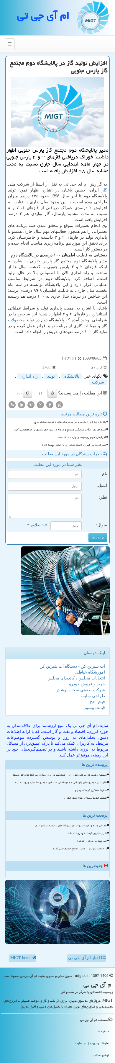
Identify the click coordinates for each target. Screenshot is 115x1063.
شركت (98, 382)
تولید (51, 376)
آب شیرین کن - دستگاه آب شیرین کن (72, 666)
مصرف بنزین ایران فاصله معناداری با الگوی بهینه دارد (74, 445)
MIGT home (21, 958)
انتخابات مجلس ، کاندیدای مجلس (76, 678)
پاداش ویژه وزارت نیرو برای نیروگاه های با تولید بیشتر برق (70, 422)
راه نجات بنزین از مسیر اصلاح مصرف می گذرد (79, 848)
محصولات (16, 320)
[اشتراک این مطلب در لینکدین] (21, 404)
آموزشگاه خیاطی (90, 672)
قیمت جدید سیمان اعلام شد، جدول (85, 798)
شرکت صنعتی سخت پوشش (80, 690)
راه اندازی (29, 376)
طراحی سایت (93, 696)
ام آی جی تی (43, 15)
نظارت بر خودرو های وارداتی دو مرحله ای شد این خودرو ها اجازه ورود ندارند (60, 782)
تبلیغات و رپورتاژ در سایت (92, 1043)
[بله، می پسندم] (52, 393)
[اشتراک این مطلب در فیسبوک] (50, 404)
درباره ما (103, 1031)
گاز (104, 190)
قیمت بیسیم (94, 707)
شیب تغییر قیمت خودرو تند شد (87, 833)
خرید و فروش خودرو (87, 684)
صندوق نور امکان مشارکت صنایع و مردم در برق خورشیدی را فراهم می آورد (60, 430)
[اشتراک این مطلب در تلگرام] (59, 404)
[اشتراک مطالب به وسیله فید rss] (12, 404)
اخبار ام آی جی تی (84, 958)
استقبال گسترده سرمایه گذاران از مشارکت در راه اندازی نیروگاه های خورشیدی (59, 775)
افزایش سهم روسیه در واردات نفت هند (81, 437)
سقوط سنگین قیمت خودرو (91, 790)
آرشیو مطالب (101, 1055)
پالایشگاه (71, 376)
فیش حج (97, 702)
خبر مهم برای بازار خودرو (92, 841)
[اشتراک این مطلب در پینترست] (31, 404)
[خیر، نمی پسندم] (27, 393)
